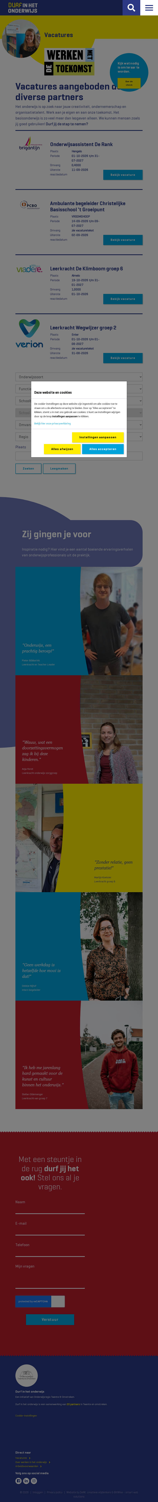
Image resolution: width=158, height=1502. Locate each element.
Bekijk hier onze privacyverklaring (52, 423)
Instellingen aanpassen (97, 437)
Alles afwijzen (62, 449)
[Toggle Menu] (149, 7)
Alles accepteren (102, 449)
